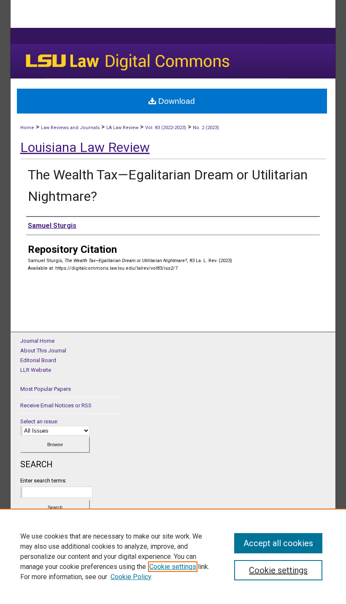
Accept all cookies (278, 543)
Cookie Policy (131, 577)
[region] (173, 556)
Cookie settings (172, 567)
